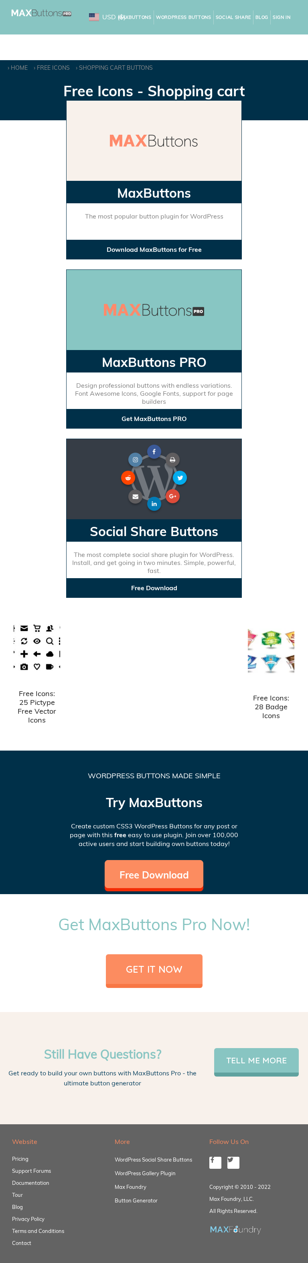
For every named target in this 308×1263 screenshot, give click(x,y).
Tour (17, 1195)
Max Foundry (130, 1187)
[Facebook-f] (215, 1163)
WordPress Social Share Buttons (153, 1159)
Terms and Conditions (38, 1231)
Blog (261, 17)
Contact (21, 1243)
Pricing (20, 1159)
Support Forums (31, 1171)
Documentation (30, 1183)
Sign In (282, 17)
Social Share (233, 17)
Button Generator (136, 1200)
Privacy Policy (28, 1219)
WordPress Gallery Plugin (145, 1173)
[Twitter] (233, 1163)
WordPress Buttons (183, 17)
